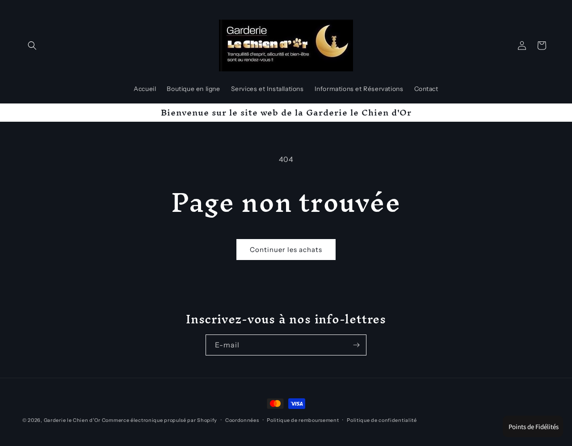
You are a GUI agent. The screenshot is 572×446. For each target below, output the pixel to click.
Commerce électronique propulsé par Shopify (159, 420)
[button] (32, 45)
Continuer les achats (286, 249)
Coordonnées (242, 420)
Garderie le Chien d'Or (72, 420)
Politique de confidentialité (382, 420)
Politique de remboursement (303, 420)
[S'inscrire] (356, 344)
